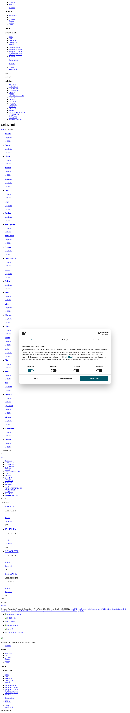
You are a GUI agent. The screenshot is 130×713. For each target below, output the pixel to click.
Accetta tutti (94, 379)
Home (3, 129)
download (12, 64)
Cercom (11, 21)
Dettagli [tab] (65, 340)
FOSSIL (11, 94)
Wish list (11, 4)
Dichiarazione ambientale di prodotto (37, 611)
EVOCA (12, 92)
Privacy (83, 609)
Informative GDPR (98, 609)
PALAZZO (12, 108)
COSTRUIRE (13, 88)
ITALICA (12, 103)
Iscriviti (3, 605)
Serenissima (13, 15)
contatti (11, 67)
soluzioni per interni (15, 49)
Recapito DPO (20, 611)
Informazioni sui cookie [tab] (95, 340)
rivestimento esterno (15, 53)
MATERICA (13, 105)
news (10, 62)
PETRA (11, 110)
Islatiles (11, 23)
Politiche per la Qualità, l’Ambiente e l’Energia (64, 611)
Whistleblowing (76, 609)
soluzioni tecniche (14, 47)
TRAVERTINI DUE (15, 119)
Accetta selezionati (65, 379)
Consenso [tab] (34, 340)
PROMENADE (14, 114)
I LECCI (12, 98)
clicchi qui (69, 357)
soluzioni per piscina (15, 55)
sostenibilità (12, 40)
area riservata (13, 69)
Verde (11, 25)
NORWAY (12, 107)
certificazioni (13, 42)
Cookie (88, 609)
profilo (11, 37)
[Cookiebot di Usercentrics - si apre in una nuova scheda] (99, 333)
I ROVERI (12, 99)
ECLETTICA (13, 90)
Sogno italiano (13, 60)
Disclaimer (107, 609)
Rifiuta (36, 379)
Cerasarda (12, 19)
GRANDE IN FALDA (16, 96)
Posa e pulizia (10, 611)
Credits (82, 611)
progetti (11, 44)
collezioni (12, 2)
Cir (10, 17)
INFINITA (12, 101)
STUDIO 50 (13, 118)
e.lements (12, 56)
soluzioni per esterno (15, 51)
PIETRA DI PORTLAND (17, 112)
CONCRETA (13, 87)
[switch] (53, 370)
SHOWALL (13, 116)
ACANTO (12, 85)
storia (10, 38)
